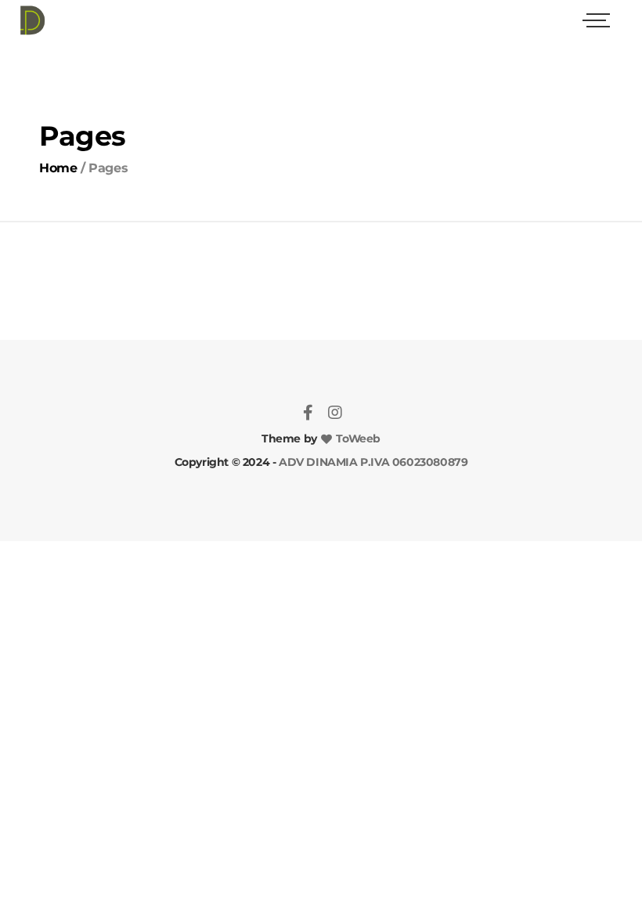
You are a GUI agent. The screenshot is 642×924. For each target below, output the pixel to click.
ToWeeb (357, 438)
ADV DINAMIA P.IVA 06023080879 (371, 462)
